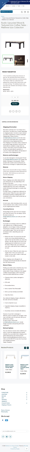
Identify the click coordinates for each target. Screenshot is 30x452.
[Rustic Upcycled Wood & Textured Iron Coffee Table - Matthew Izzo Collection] (15, 44)
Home (2, 16)
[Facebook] (3, 436)
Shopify (17, 445)
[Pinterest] (6, 436)
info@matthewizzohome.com (11, 137)
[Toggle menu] (27, 392)
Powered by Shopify (15, 448)
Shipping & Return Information (10, 121)
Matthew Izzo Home (10, 445)
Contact (13, 5)
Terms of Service (5, 410)
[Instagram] (10, 436)
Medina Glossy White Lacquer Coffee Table (6, 366)
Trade (19, 5)
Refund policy (4, 411)
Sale (23, 5)
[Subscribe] (26, 431)
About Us (8, 5)
